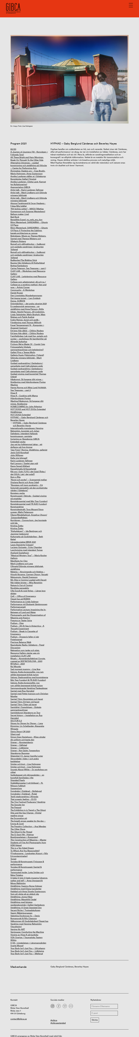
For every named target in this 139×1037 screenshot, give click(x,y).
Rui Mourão (15, 666)
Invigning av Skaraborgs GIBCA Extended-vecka (25, 440)
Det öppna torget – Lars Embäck (25, 298)
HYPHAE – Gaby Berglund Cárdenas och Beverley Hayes (30, 424)
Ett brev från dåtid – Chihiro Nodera (27, 330)
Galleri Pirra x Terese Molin (22, 352)
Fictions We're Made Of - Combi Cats (27, 344)
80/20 (13, 149)
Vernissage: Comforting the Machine (27, 932)
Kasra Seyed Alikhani (20, 466)
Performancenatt (18, 607)
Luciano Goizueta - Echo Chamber (26, 547)
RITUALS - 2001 (17, 663)
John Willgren (16, 455)
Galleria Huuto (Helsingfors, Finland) (27, 355)
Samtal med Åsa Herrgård (22, 691)
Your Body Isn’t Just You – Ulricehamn (27, 948)
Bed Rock (14, 217)
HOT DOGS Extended (20, 414)
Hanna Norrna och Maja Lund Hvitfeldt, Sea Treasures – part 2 (28, 389)
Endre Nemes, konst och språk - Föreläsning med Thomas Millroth (25, 321)
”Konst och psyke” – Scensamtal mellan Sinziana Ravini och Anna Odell (28, 481)
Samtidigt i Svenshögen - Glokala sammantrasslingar (25, 708)
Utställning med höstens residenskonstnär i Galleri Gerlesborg (27, 903)
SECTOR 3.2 (16, 720)
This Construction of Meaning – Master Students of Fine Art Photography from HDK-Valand (28, 843)
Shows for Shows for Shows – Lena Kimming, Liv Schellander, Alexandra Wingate (27, 726)
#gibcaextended (58, 1023)
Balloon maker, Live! (19, 214)
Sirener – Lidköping (19, 747)
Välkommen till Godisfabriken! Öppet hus (29, 921)
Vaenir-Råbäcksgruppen (21, 913)
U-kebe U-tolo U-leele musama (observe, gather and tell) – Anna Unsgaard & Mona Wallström (29, 881)
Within (13, 940)
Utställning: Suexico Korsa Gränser (26, 886)
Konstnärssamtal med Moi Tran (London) (29, 501)
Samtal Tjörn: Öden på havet (23, 704)
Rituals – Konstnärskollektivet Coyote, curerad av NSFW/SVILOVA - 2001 (27, 659)
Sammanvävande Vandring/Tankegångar (29, 688)
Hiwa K (13, 393)
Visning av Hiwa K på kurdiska (24, 934)
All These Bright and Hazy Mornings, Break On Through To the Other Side (27, 158)
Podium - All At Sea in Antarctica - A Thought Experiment (27, 627)
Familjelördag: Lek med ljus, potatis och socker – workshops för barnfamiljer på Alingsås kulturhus (28, 339)
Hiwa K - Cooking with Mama (24, 395)
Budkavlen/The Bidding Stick (23, 260)
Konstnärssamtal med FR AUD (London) (28, 504)
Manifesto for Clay (19, 561)
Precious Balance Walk (20, 642)
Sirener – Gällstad (18, 745)
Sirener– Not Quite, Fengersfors (25, 750)
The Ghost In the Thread (21, 832)
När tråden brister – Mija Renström (26, 582)
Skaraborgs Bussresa (19, 753)
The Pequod (15, 807)
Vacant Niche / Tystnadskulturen (25, 910)
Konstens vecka (17, 493)
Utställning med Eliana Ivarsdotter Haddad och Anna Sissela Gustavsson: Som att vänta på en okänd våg (28, 891)
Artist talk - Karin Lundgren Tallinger (26, 190)
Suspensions (16, 788)
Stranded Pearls (17, 780)
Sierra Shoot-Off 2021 (20, 731)
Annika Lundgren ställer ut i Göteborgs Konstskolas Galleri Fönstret (28, 177)
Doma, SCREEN (17, 301)
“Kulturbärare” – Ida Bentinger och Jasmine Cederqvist (26, 532)
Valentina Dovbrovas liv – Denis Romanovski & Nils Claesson (25, 917)
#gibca (53, 1020)
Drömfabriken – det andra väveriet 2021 (28, 303)
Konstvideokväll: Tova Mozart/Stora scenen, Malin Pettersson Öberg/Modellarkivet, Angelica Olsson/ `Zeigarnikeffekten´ (28, 513)
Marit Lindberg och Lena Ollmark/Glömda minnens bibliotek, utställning (27, 566)
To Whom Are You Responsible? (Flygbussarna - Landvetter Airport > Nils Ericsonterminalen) (29, 853)
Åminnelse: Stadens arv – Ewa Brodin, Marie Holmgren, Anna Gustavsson (27, 172)
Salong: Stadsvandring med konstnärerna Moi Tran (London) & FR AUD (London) (29, 678)
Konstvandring (17, 506)
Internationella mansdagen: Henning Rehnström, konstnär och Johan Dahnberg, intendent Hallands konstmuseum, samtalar (26, 432)
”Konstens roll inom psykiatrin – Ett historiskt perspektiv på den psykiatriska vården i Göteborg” (28, 488)
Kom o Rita (15, 477)
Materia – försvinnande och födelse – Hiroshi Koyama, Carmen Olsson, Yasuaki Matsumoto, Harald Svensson (29, 574)
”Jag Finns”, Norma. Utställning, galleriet (28, 450)
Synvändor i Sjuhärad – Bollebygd (26, 791)
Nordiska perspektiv (19, 588)
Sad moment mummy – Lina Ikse (25, 669)
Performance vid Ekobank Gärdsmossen (28, 604)
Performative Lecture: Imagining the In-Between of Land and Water (28, 611)
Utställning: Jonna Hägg (21, 896)
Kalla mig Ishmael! (18, 458)
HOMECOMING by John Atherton (26, 406)
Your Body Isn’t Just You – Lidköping (27, 951)
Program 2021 (18, 143)
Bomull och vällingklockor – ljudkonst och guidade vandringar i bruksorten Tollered (27, 247)
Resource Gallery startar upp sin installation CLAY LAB (25, 654)
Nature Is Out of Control (21, 585)
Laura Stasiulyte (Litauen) (22, 544)
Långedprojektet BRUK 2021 (23, 542)
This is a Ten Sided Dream (22, 848)
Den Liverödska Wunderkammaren (26, 295)
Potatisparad (16, 639)
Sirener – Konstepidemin (21, 742)
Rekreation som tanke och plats (25, 650)
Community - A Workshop (22, 290)
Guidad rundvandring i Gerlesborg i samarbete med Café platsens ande (26, 364)
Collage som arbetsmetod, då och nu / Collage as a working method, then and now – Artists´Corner (28, 285)
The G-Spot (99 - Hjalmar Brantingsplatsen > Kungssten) (24, 836)
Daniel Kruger (16, 292)
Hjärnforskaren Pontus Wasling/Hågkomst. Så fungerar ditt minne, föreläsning (26, 401)
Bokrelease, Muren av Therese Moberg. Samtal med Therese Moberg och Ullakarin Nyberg (28, 239)
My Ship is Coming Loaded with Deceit (28, 580)
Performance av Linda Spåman (24, 601)
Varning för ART (17, 929)
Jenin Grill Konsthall (19, 452)
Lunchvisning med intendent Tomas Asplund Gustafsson (26, 551)
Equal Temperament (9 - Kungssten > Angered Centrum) (27, 326)
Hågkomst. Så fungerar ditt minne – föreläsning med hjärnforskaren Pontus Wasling (28, 382)
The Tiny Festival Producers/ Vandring (27, 802)
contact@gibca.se (18, 1019)
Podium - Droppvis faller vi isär (24, 636)
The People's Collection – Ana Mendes (28, 826)
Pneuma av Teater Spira (21, 620)
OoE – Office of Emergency (23, 596)
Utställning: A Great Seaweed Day (26, 907)
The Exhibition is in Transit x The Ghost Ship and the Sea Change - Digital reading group (28, 813)
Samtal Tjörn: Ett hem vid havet (24, 701)
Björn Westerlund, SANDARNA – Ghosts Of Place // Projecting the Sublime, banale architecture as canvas (29, 230)
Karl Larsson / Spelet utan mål (24, 463)
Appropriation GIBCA (20, 187)
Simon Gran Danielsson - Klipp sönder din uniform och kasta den (27, 738)
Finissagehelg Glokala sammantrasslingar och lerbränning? (27, 348)
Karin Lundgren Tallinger (21, 460)
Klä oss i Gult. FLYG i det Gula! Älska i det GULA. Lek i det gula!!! (28, 473)
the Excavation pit (18, 818)
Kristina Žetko (16, 525)
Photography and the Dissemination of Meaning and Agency (28, 616)
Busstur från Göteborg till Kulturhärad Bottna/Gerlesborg (27, 264)
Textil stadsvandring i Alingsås (24, 796)
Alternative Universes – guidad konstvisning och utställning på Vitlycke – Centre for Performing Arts (28, 165)
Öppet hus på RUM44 (20, 599)
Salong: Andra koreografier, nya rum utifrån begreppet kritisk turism (27, 673)
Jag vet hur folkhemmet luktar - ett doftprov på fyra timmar (26, 445)
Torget (13, 859)
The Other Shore (17, 829)
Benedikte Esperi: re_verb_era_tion (26, 219)
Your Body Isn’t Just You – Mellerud (26, 953)
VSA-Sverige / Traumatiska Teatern (26, 937)
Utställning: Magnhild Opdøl (23, 899)
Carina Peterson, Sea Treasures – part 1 (28, 268)
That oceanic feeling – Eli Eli (23, 799)
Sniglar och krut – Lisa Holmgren (25, 764)
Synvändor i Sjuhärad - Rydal (23, 794)
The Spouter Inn (17, 804)
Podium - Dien (17, 623)
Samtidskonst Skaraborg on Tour (25, 712)
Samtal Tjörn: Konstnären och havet (26, 699)
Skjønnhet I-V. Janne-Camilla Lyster (26, 756)
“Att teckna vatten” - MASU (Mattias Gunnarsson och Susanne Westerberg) (27, 210)
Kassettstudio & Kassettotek (23, 469)
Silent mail (15, 734)
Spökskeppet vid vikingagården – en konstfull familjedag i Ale (27, 776)
